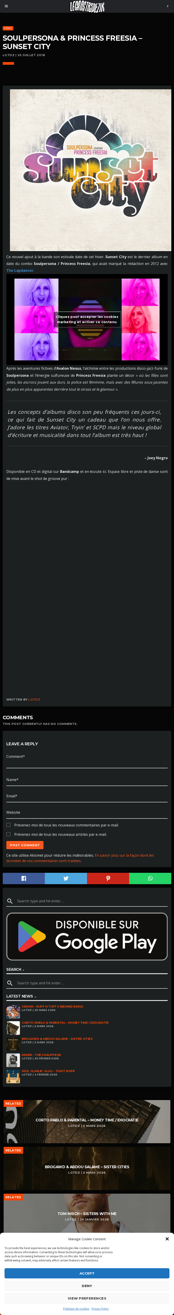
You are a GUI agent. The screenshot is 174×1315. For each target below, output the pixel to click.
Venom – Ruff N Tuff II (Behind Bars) (52, 1006)
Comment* (15, 756)
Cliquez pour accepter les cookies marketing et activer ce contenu (87, 319)
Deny (87, 1286)
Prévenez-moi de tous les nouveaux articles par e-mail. (60, 834)
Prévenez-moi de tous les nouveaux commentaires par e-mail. (66, 825)
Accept (87, 1273)
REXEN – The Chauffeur (41, 1055)
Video (8, 28)
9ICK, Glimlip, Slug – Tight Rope (48, 1071)
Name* (12, 779)
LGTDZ (34, 699)
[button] (167, 1239)
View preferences (87, 1298)
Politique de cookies (76, 1309)
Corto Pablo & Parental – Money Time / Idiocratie (65, 1022)
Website (13, 812)
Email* (11, 795)
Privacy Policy (100, 1309)
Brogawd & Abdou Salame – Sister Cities (57, 1039)
